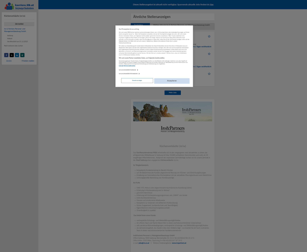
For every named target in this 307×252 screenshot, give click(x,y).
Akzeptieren (172, 81)
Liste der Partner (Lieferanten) (127, 65)
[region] (154, 56)
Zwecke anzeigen (137, 80)
